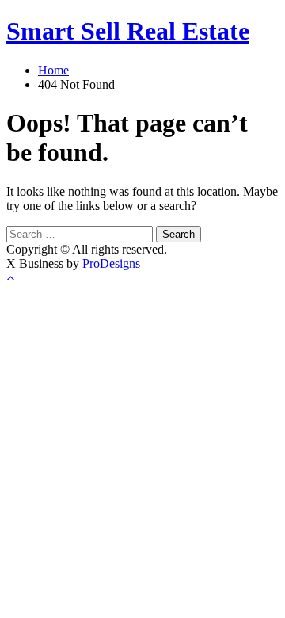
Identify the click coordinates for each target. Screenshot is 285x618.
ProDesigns (111, 263)
